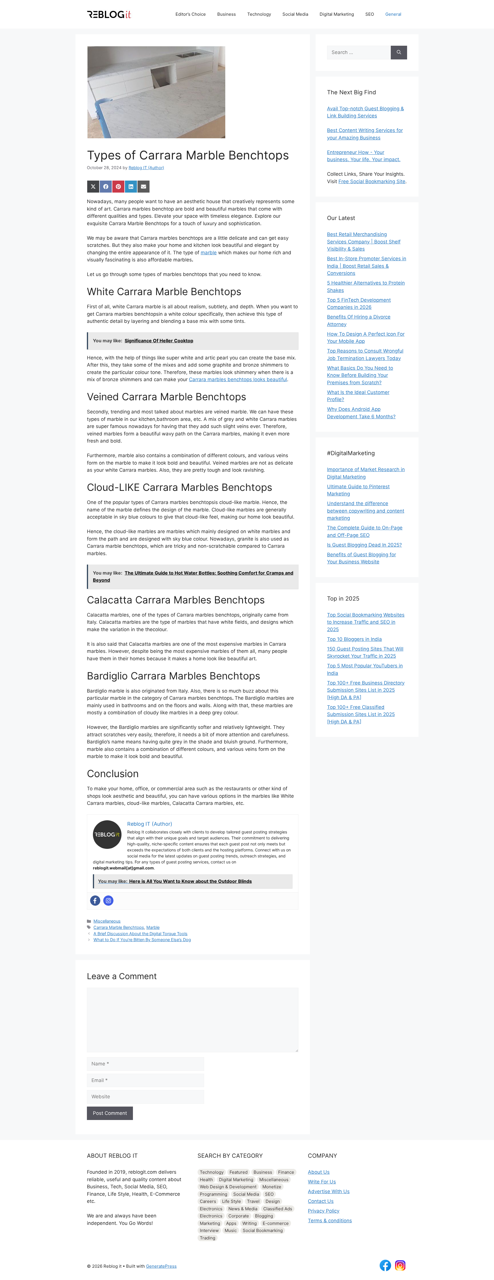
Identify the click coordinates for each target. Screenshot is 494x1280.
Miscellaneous (107, 921)
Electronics (211, 1208)
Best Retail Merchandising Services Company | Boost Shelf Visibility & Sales (364, 241)
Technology (259, 14)
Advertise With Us (329, 1191)
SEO (369, 14)
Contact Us (321, 1201)
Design (273, 1201)
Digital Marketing (337, 14)
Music (231, 1230)
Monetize (271, 1186)
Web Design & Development (228, 1186)
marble (209, 252)
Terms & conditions (330, 1220)
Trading (207, 1238)
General (393, 14)
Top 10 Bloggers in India (354, 639)
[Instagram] (108, 900)
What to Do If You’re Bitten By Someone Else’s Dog (142, 939)
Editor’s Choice (191, 14)
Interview (209, 1230)
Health (206, 1179)
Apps (231, 1223)
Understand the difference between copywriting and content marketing (365, 511)
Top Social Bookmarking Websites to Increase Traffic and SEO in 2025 (366, 622)
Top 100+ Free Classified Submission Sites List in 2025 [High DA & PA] (361, 714)
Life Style (231, 1201)
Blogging (264, 1216)
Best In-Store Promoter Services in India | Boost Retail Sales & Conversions (366, 266)
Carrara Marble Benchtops (118, 927)
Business (226, 14)
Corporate (238, 1216)
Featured (239, 1172)
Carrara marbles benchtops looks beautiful (238, 379)
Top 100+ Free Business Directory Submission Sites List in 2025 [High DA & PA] (366, 690)
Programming (213, 1194)
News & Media (242, 1208)
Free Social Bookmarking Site (371, 181)
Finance (286, 1172)
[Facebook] (95, 900)
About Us (319, 1172)
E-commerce (276, 1223)
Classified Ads (277, 1208)
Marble (153, 927)
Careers (208, 1201)
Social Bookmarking (263, 1230)
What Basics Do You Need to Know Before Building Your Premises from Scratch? (360, 375)
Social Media (295, 14)
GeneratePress (161, 1266)
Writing (249, 1223)
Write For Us (322, 1182)
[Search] (399, 52)
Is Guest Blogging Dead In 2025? (364, 545)
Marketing (210, 1223)
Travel (253, 1201)
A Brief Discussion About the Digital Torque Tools (140, 933)
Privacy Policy (323, 1211)
